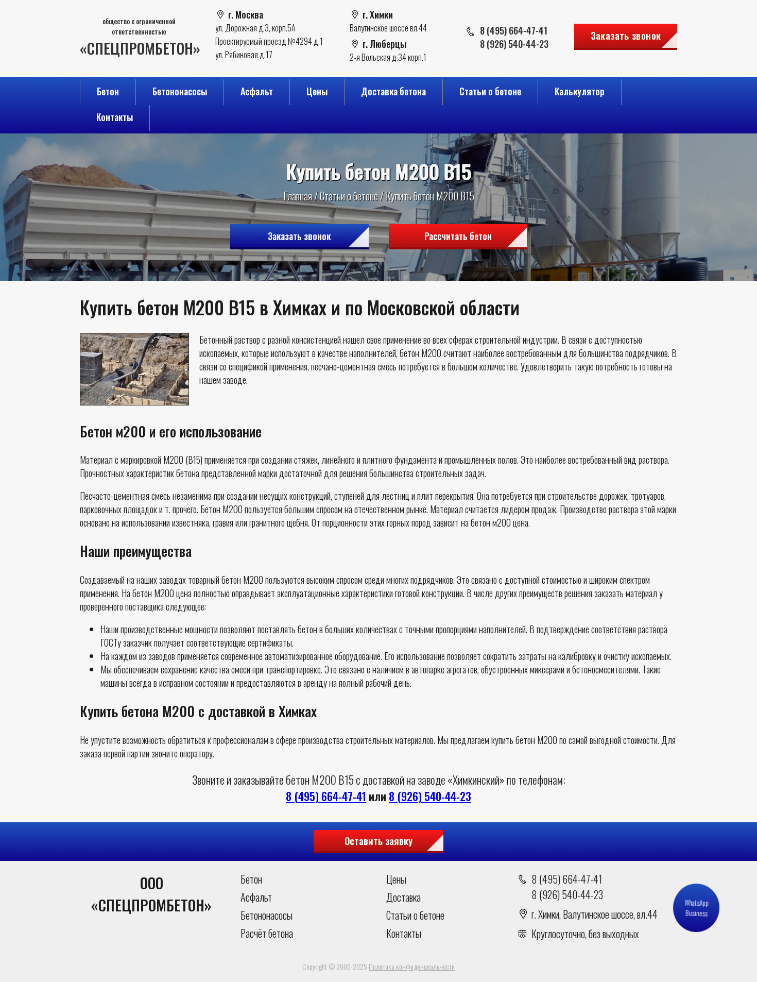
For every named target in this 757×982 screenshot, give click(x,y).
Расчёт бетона (266, 933)
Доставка (403, 897)
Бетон (108, 91)
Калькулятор (580, 91)
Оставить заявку (378, 840)
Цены (317, 91)
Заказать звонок (626, 35)
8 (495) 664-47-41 (513, 30)
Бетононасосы (179, 91)
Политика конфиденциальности (412, 966)
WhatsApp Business (695, 908)
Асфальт (256, 91)
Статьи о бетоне (490, 91)
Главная (297, 196)
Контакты (114, 117)
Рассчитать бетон (458, 236)
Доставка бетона (393, 91)
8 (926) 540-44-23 (514, 43)
